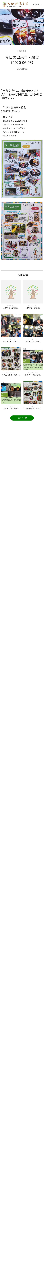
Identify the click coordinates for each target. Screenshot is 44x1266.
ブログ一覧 (22, 418)
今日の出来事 (22, 68)
